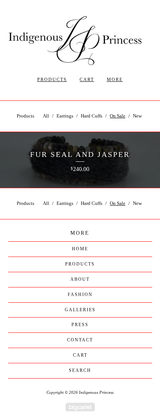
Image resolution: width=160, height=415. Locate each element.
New (137, 116)
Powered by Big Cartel (80, 407)
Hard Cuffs (91, 116)
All (46, 116)
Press (80, 324)
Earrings (65, 116)
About (80, 279)
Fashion (80, 294)
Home (80, 248)
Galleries (80, 309)
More (115, 79)
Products (52, 79)
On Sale (117, 116)
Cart (87, 79)
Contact (80, 339)
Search (80, 370)
